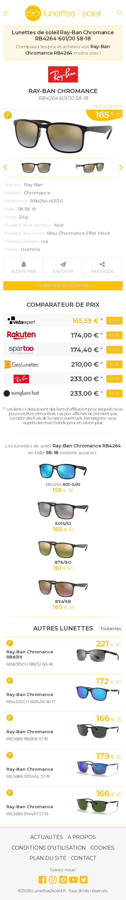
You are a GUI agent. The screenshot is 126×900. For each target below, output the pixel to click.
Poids (10, 217)
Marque (13, 184)
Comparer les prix (63, 286)
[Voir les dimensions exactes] (34, 209)
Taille (10, 208)
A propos (82, 837)
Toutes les (110, 628)
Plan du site (47, 858)
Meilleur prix (107, 106)
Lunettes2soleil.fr (63, 13)
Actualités (46, 837)
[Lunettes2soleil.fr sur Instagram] (52, 878)
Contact (84, 858)
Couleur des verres (24, 233)
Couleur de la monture (28, 225)
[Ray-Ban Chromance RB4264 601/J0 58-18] (63, 134)
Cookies (102, 848)
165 (108, 114)
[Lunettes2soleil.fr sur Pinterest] (63, 878)
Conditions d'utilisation (49, 848)
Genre (11, 249)
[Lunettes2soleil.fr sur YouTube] (73, 878)
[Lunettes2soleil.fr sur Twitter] (83, 878)
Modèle (13, 192)
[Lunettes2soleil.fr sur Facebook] (42, 878)
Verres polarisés (21, 241)
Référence (16, 200)
